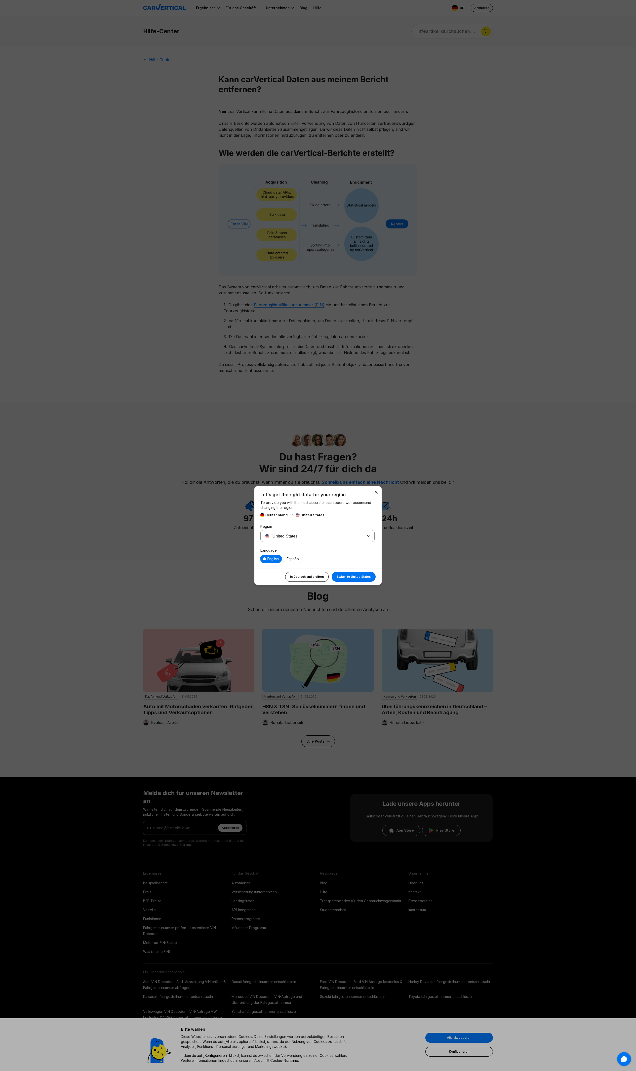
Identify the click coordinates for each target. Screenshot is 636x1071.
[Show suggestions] (369, 536)
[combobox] (311, 536)
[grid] (317, 559)
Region (266, 526)
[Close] (376, 492)
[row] (271, 559)
